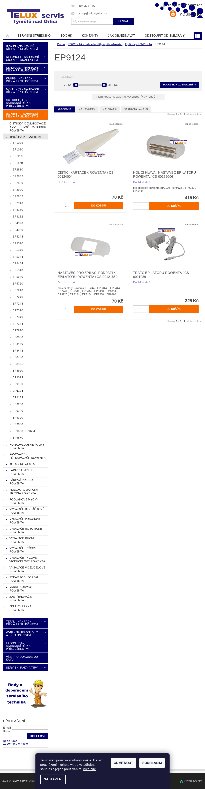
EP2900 (18, 189)
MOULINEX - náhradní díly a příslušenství (22, 91)
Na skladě (67, 77)
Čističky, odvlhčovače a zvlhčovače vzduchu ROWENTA (27, 127)
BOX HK (66, 35)
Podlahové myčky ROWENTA (23, 501)
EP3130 (18, 209)
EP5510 (18, 270)
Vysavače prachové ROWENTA (25, 520)
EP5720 (18, 283)
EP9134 (18, 397)
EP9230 (18, 404)
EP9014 (18, 377)
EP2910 (18, 203)
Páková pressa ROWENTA (21, 481)
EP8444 (18, 350)
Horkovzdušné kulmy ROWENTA (26, 446)
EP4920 (18, 223)
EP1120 (18, 162)
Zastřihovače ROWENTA (20, 598)
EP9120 (18, 384)
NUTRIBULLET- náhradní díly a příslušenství (18, 102)
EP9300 (18, 417)
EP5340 (18, 250)
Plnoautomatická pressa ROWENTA (23, 491)
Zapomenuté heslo (15, 743)
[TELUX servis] (36, 17)
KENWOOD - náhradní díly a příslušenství (22, 69)
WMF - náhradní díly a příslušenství (22, 634)
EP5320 (18, 243)
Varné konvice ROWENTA (21, 588)
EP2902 (18, 196)
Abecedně (64, 109)
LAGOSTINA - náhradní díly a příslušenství (18, 646)
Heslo (6, 731)
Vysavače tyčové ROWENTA (23, 549)
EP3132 (18, 216)
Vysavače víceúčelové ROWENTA (27, 569)
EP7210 (18, 290)
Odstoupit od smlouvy (165, 35)
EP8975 (18, 364)
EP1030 (18, 149)
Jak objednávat (121, 35)
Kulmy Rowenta (22, 464)
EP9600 (18, 424)
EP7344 (18, 323)
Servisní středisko (34, 35)
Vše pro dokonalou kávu (22, 658)
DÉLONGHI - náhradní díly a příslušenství (22, 58)
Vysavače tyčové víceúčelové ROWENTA (27, 559)
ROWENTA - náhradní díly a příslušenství (22, 115)
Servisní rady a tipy (22, 667)
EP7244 (18, 303)
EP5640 (18, 276)
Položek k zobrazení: (179, 84)
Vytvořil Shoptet (193, 781)
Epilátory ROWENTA (25, 136)
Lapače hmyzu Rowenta (20, 472)
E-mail (7, 727)
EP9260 (18, 410)
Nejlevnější (87, 109)
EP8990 (18, 370)
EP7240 (18, 297)
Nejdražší (110, 109)
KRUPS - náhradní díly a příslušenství (22, 80)
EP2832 (18, 176)
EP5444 (18, 263)
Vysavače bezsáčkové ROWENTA (26, 510)
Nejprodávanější (136, 109)
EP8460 (18, 357)
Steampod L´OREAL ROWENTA (24, 579)
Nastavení (53, 779)
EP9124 (18, 390)
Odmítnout (123, 763)
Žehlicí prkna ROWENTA (20, 608)
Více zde (89, 769)
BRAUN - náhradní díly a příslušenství (22, 47)
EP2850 (18, 182)
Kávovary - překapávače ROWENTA (27, 456)
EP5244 (18, 236)
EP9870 (18, 437)
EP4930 (18, 230)
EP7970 (18, 330)
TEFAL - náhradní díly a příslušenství (22, 623)
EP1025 (18, 142)
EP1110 (18, 156)
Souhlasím (152, 763)
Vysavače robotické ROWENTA (25, 530)
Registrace (194, 5)
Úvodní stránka (8, 35)
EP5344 (18, 256)
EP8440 (18, 343)
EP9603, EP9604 (24, 431)
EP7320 (18, 310)
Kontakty (90, 35)
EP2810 (18, 169)
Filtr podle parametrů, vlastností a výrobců (126, 97)
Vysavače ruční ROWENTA (21, 540)
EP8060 (18, 337)
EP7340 (18, 317)
